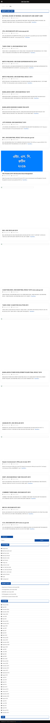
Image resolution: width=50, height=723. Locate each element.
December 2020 (5, 642)
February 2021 (5, 637)
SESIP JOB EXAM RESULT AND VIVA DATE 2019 (16, 477)
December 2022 (5, 609)
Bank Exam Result (6, 555)
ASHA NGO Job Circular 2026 (8, 591)
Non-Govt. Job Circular (6, 572)
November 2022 (5, 611)
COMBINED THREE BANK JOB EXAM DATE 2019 (16, 492)
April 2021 (4, 632)
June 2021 (4, 628)
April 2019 (4, 684)
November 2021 (5, 623)
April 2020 (4, 656)
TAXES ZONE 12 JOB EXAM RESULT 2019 (14, 46)
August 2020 (5, 646)
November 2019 (5, 668)
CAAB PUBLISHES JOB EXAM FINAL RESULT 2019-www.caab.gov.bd (22, 290)
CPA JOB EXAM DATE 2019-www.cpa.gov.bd (15, 31)
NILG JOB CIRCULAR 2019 (10, 230)
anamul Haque (15, 175)
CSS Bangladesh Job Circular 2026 (9, 594)
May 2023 (4, 607)
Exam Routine (5, 560)
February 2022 (5, 621)
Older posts (5, 536)
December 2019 (5, 665)
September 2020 (5, 644)
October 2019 (5, 670)
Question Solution (6, 574)
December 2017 (5, 712)
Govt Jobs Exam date (6, 567)
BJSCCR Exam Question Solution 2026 (10, 596)
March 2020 (4, 658)
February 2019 (5, 689)
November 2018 (5, 696)
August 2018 (5, 698)
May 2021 (4, 630)
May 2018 (4, 705)
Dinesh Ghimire (19, 721)
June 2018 (4, 703)
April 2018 (4, 707)
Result (3, 576)
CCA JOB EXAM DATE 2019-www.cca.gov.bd (15, 522)
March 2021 (4, 635)
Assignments (5, 548)
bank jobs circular (5, 557)
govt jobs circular (5, 564)
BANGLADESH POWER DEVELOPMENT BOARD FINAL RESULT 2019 (22, 372)
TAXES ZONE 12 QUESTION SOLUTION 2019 (15, 305)
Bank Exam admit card (7, 550)
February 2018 (5, 710)
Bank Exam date (5, 553)
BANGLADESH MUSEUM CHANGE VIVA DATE (15, 107)
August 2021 (5, 625)
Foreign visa (4, 562)
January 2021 (5, 639)
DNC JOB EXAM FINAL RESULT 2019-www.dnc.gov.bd (18, 137)
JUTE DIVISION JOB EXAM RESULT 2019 (14, 122)
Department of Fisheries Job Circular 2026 (10, 587)
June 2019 (4, 679)
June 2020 (4, 651)
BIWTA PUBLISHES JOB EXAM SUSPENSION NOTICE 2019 (19, 61)
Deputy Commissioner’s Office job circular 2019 (16, 462)
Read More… (34, 22)
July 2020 (4, 649)
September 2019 (5, 672)
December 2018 (5, 693)
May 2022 (4, 618)
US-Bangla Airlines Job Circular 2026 (9, 589)
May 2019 (4, 682)
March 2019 (4, 686)
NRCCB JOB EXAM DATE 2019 (11, 507)
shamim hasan (15, 33)
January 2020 (5, 663)
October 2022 (5, 614)
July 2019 (4, 677)
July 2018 (4, 700)
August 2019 (5, 675)
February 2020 (5, 661)
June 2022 (4, 616)
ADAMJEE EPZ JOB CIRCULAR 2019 (13, 423)
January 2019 (5, 691)
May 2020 (4, 654)
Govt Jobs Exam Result (7, 569)
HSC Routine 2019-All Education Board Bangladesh (17, 173)
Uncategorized (5, 579)
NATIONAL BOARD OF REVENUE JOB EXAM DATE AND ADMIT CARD (22, 16)
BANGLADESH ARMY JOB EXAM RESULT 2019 (16, 92)
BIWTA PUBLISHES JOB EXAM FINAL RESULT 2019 (17, 77)
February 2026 (5, 604)
